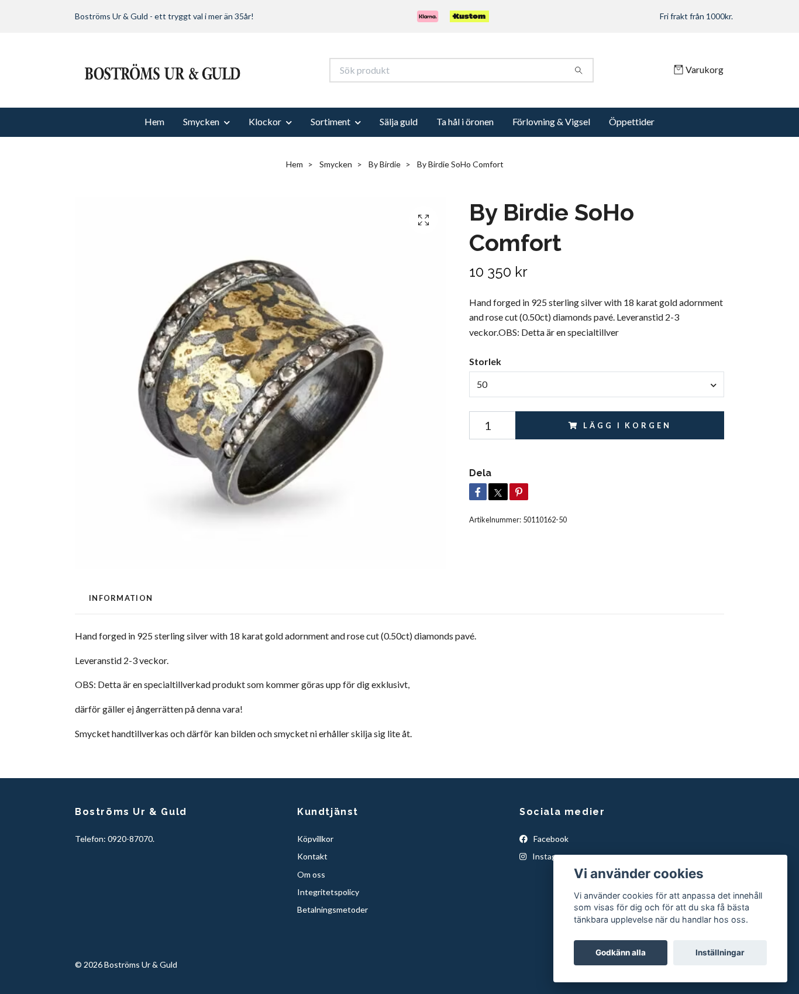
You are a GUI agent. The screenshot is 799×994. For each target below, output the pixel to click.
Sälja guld (399, 161)
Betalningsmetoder (332, 950)
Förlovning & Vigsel (551, 161)
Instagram (550, 896)
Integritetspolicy (328, 932)
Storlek (485, 401)
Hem (154, 161)
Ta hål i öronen (465, 161)
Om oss (311, 914)
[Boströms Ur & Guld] (237, 90)
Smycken (201, 161)
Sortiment (330, 161)
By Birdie (384, 204)
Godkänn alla (620, 952)
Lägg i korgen (627, 465)
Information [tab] (121, 637)
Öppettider (632, 161)
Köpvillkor (315, 878)
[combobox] (596, 424)
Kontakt (312, 896)
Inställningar (720, 952)
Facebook (550, 878)
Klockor (265, 161)
